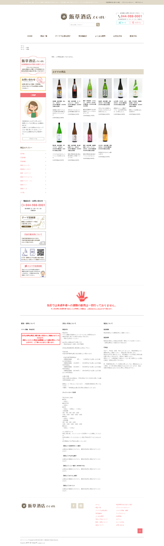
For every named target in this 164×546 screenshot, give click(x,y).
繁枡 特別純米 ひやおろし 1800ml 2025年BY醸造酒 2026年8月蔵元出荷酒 (89, 103)
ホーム (22, 46)
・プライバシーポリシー (127, 2)
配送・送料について (102, 522)
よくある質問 (100, 36)
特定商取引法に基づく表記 (124, 504)
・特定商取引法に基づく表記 (112, 2)
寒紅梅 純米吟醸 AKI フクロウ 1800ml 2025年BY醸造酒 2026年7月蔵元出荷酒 (59, 148)
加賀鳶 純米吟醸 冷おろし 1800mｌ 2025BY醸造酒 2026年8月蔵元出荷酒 (59, 104)
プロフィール (33, 138)
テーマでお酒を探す (63, 36)
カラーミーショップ (24, 540)
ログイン (118, 519)
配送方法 (133, 36)
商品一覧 (43, 36)
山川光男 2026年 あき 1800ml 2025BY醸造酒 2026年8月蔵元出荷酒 (120, 103)
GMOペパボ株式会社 (44, 540)
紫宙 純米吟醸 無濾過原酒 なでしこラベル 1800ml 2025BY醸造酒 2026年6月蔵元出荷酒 (90, 148)
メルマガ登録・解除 (122, 510)
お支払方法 (117, 36)
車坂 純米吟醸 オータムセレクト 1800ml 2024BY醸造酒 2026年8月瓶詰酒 (74, 104)
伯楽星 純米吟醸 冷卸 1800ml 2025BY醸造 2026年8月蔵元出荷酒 (105, 103)
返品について (100, 525)
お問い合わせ (120, 525)
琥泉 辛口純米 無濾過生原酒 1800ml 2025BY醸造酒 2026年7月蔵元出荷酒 (135, 104)
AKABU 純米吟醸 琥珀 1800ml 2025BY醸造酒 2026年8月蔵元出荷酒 (105, 147)
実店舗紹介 (83, 36)
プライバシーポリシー (122, 507)
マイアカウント (120, 513)
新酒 (28, 49)
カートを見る (120, 522)
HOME (29, 36)
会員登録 (118, 516)
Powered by (23, 542)
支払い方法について (102, 519)
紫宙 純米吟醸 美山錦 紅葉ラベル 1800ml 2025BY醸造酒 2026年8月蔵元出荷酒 (74, 148)
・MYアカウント (138, 2)
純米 (28, 47)
